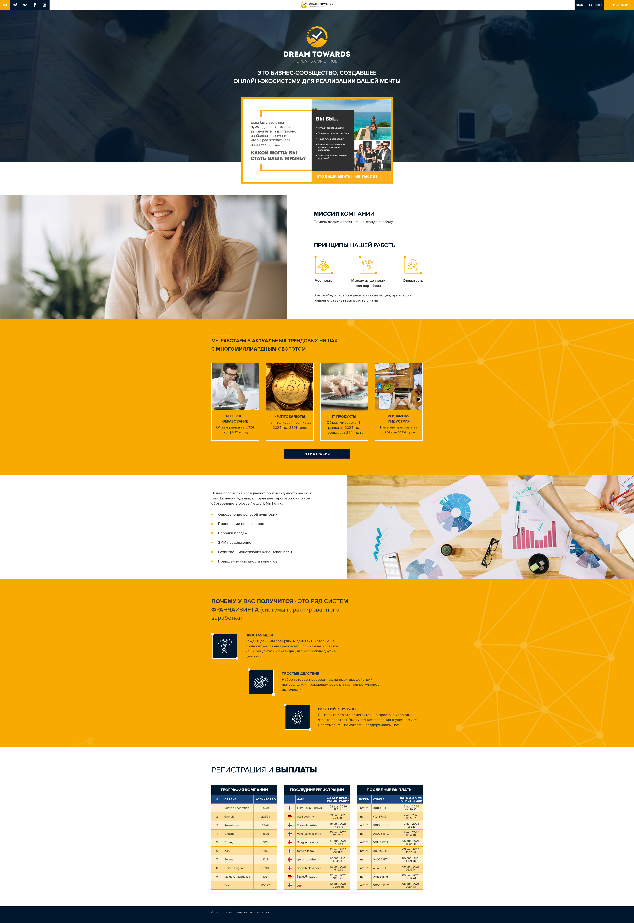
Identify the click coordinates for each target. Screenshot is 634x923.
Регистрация (619, 5)
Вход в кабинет (589, 5)
